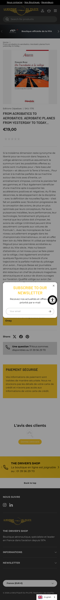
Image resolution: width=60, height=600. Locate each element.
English (47, 597)
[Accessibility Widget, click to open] (52, 300)
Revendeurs (47, 2)
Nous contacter (15, 2)
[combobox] (46, 597)
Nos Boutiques (32, 2)
